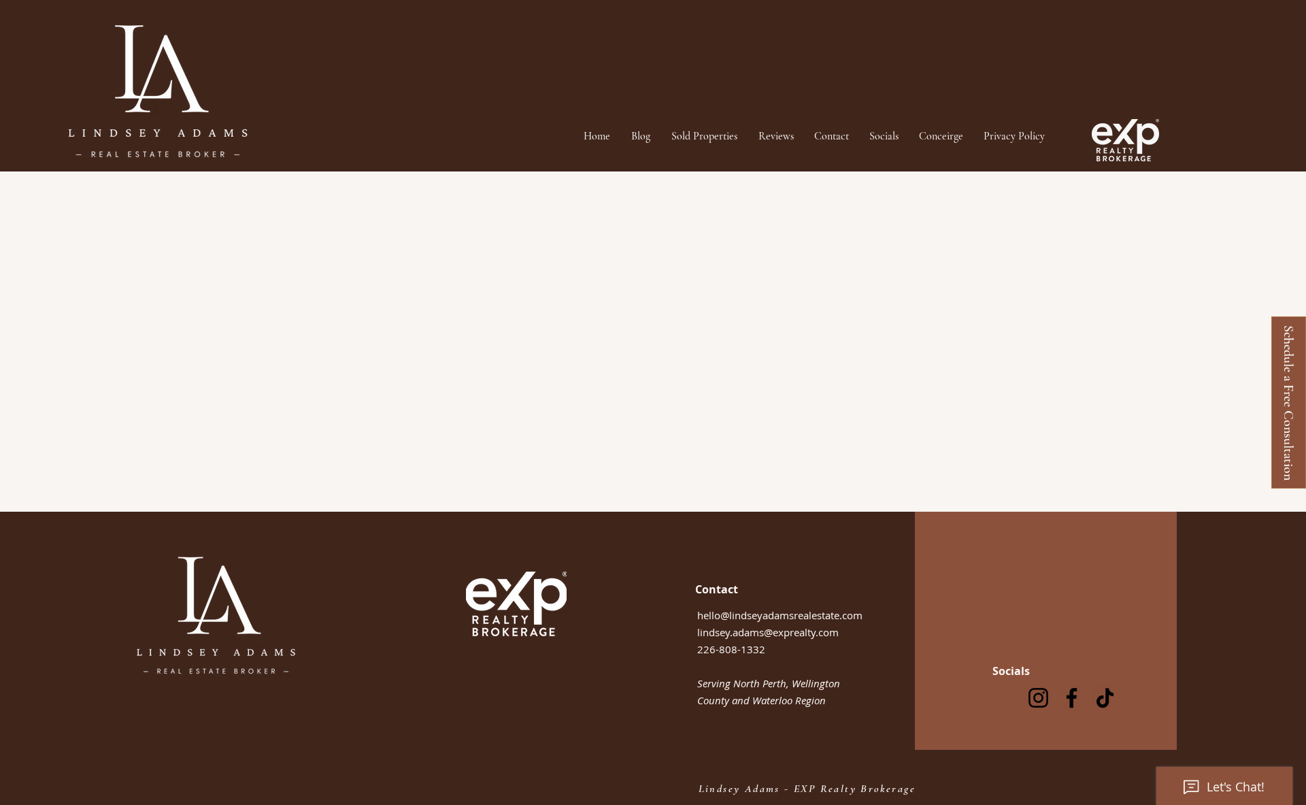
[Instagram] (1038, 698)
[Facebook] (1071, 698)
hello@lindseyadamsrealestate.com (780, 615)
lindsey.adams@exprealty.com (768, 632)
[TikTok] (1105, 698)
